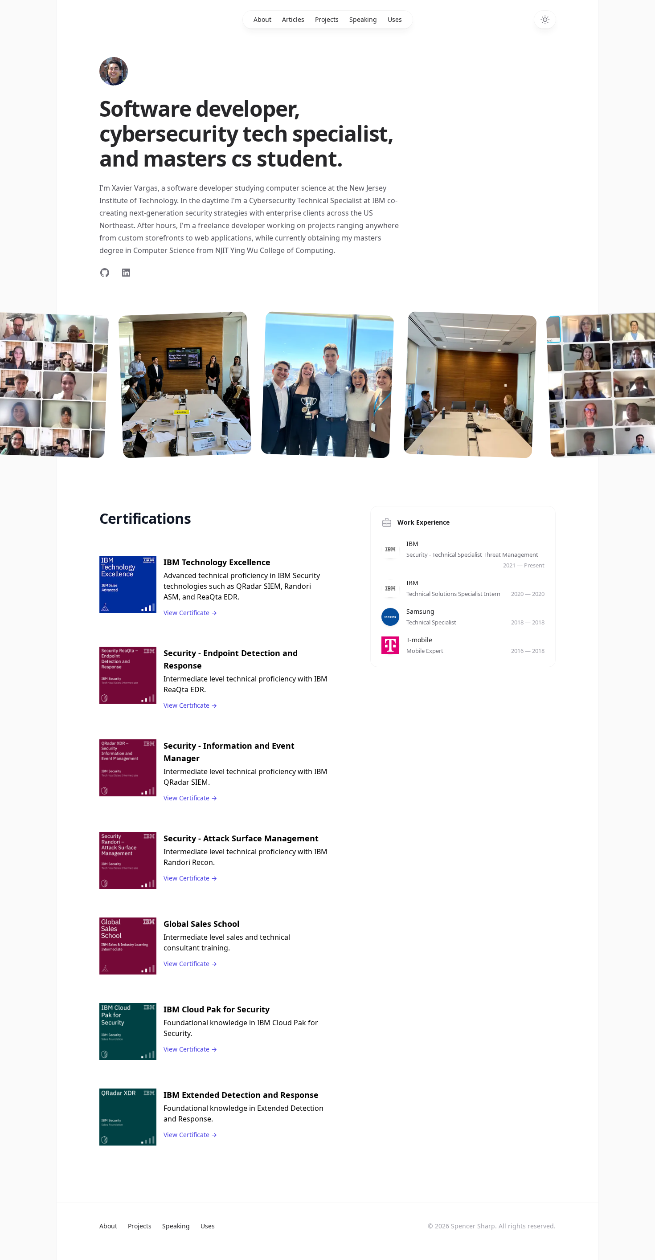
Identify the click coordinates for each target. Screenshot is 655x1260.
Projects (327, 19)
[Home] (113, 71)
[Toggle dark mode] (545, 20)
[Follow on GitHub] (105, 272)
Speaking (363, 19)
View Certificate (190, 612)
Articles (293, 19)
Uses (395, 19)
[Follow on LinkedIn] (126, 272)
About (262, 19)
